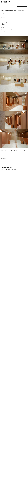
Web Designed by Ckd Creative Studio (26, 164)
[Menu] (26, 2)
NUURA (3, 18)
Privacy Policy (13, 169)
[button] (22, 6)
